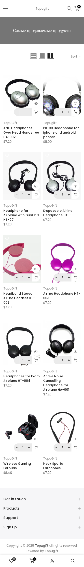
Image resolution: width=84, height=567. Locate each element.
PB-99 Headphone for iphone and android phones (61, 132)
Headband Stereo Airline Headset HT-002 (19, 298)
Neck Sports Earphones (53, 465)
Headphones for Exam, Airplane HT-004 (21, 378)
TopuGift (10, 123)
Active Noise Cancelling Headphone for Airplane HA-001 (56, 383)
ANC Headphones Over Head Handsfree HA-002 (21, 132)
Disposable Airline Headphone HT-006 (59, 212)
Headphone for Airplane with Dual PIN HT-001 (21, 215)
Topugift (42, 8)
